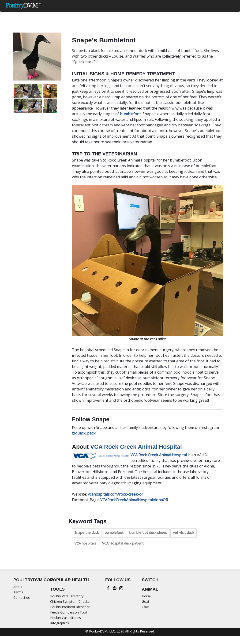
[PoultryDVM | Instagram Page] (121, 588)
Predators (136, 15)
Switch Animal (216, 27)
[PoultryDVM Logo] (23, 5)
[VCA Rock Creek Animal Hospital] (101, 455)
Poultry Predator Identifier (70, 607)
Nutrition (84, 15)
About (17, 587)
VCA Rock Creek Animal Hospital (136, 446)
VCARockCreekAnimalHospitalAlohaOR (134, 499)
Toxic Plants (167, 15)
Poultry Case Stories (65, 617)
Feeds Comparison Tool (68, 612)
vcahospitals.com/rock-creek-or (115, 494)
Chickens (56, 15)
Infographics (59, 623)
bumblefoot (130, 113)
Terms (18, 592)
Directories (197, 15)
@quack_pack (83, 433)
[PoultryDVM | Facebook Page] (108, 588)
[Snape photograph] (37, 57)
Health (110, 15)
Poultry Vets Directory (66, 596)
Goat (145, 601)
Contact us (21, 597)
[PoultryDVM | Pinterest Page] (114, 588)
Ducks (31, 15)
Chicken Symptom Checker (70, 601)
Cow (145, 607)
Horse (146, 596)
